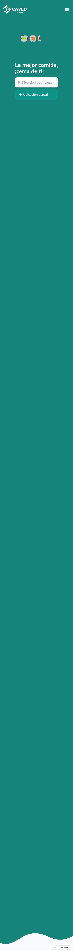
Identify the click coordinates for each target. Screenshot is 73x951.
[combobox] (36, 82)
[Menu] (66, 9)
